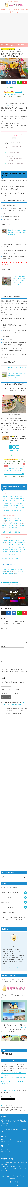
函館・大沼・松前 (16, 549)
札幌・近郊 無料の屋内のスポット (8, 49)
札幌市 (4, 518)
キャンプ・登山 (6, 897)
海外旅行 (11, 573)
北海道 (4, 569)
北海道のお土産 (16, 510)
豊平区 (8, 520)
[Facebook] (10, 12)
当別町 (19, 525)
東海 (21, 569)
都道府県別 (15, 558)
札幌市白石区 (10, 584)
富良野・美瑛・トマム (15, 547)
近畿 (11, 571)
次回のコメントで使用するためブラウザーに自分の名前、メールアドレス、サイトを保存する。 (14, 671)
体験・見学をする (7, 496)
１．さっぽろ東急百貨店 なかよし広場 (15, 147)
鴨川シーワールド (13, 466)
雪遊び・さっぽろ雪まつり (17, 503)
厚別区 (21, 520)
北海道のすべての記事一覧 (9, 540)
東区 (13, 518)
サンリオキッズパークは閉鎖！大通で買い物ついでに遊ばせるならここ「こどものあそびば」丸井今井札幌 (19, 281)
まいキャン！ (4, 1149)
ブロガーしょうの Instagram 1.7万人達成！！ (13, 1141)
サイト (3, 661)
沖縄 (6, 573)
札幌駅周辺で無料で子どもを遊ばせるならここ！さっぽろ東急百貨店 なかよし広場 (17, 232)
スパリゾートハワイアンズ (14, 470)
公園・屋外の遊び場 (18, 496)
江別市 (15, 523)
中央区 (9, 518)
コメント (4, 628)
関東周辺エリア (6, 558)
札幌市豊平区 (18, 584)
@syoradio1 (5, 106)
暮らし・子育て (7, 907)
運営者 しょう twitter (6, 1139)
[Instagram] (17, 12)
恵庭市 (14, 525)
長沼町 (20, 527)
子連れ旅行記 (16, 9)
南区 (12, 520)
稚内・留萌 (12, 554)
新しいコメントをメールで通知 (11, 689)
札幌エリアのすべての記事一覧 (11, 532)
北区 (21, 518)
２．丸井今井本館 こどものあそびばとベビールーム (15, 153)
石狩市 (20, 523)
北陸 (7, 571)
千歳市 (9, 525)
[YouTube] (15, 12)
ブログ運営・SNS (7, 912)
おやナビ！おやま (5, 1151)
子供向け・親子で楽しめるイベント (13, 505)
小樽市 (10, 523)
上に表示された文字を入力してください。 (12, 682)
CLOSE (14, 138)
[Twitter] (13, 12)
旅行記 (17, 573)
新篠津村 (14, 527)
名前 (3, 646)
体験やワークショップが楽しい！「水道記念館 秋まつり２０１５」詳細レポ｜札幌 (17, 375)
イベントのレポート (7, 507)
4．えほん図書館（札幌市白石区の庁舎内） (15, 164)
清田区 (16, 520)
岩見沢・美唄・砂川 (9, 545)
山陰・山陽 (16, 571)
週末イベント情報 (19, 507)
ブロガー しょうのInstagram (9, 1090)
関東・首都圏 (15, 569)
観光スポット (7, 510)
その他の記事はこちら (12, 160)
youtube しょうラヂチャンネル (9, 1144)
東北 (9, 569)
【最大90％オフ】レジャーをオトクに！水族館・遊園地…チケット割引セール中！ (14, 45)
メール (3, 654)
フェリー (23, 1176)
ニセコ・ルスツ (10, 542)
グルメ (15, 500)
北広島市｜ (8, 527)
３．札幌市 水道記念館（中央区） (15, 158)
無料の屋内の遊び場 (9, 498)
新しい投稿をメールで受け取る (11, 693)
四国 (21, 571)
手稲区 (4, 523)
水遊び (7, 503)
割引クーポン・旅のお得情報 (10, 887)
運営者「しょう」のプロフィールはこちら (12, 1166)
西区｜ (17, 518)
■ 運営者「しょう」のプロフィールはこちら (13, 1077)
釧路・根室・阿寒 (13, 552)
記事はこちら (10, 149)
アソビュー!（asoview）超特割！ (13, 474)
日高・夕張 (20, 542)
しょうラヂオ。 (10, 1185)
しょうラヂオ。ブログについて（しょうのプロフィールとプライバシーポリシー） (13, 919)
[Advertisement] (14, 28)
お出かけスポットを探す (6, 9)
